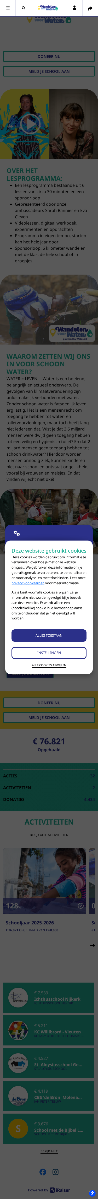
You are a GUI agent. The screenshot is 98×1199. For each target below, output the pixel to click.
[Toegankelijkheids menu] (92, 1193)
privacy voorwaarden (27, 583)
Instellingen (49, 652)
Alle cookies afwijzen (49, 665)
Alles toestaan (49, 635)
